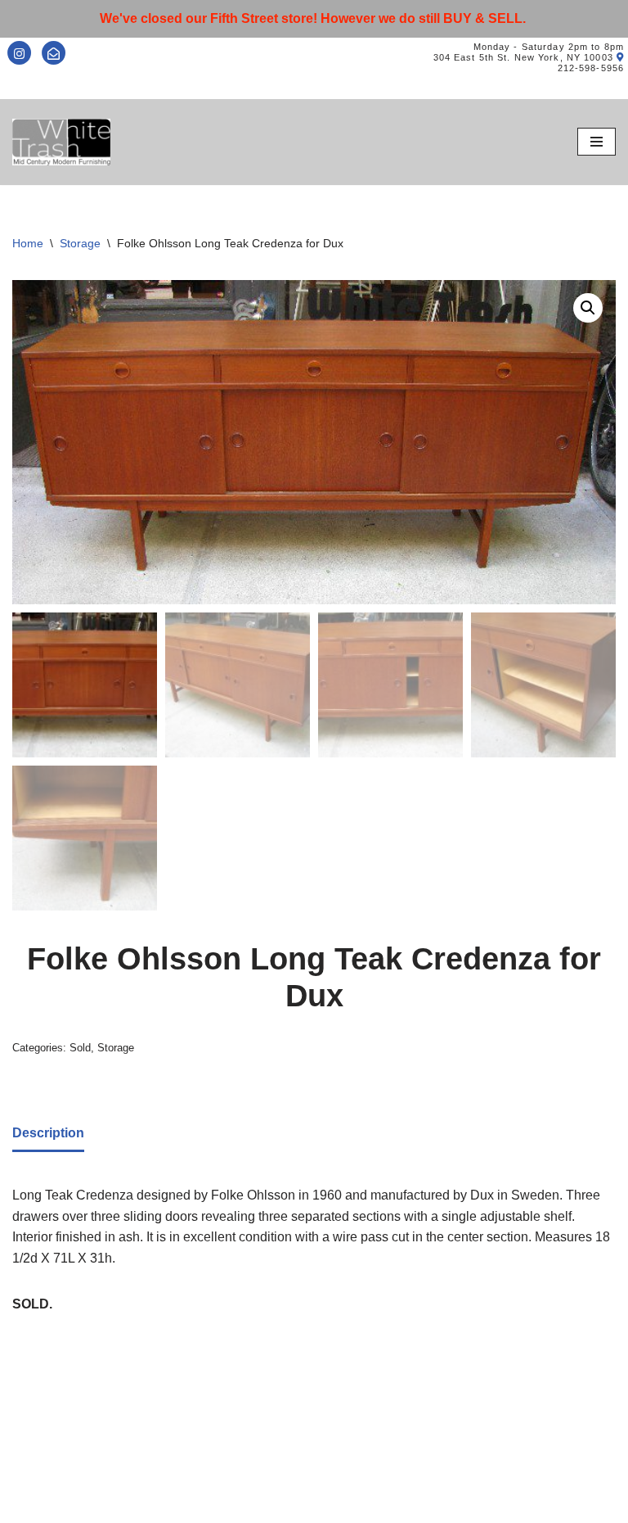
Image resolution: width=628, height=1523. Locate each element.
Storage (80, 243)
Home (27, 243)
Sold (80, 1048)
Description (48, 1133)
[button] (588, 308)
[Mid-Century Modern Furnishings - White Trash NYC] (61, 142)
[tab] (48, 1134)
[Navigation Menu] (596, 142)
